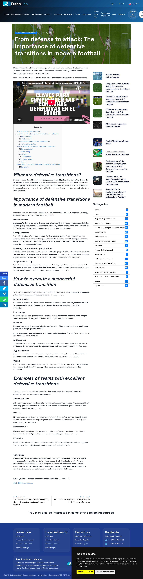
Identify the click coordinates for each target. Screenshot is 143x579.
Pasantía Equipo (81, 544)
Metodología (50, 548)
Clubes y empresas (52, 544)
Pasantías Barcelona (24, 544)
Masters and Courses (20, 14)
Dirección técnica (52, 540)
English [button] (134, 4)
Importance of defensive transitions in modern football (38, 134)
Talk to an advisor (133, 14)
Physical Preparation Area (111, 219)
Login (112, 4)
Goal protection (27, 139)
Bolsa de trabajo (22, 548)
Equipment (111, 286)
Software (111, 245)
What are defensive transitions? (29, 131)
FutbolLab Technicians (111, 259)
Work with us (96, 14)
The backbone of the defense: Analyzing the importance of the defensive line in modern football (116, 166)
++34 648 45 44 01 (116, 540)
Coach (111, 281)
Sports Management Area (111, 241)
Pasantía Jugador (82, 540)
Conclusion (25, 167)
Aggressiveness (27, 159)
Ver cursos (20, 536)
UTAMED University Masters (111, 272)
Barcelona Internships (62, 14)
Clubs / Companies (83, 14)
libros (111, 214)
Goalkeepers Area (111, 236)
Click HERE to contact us (23, 483)
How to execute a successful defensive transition (36, 147)
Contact (121, 14)
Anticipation (26, 157)
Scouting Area (111, 232)
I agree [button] (80, 572)
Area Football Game (111, 223)
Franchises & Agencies (105, 14)
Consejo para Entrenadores (26, 33)
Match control (26, 136)
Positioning (25, 152)
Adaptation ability (29, 144)
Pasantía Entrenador (83, 536)
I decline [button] (90, 572)
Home (6, 14)
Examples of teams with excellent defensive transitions (38, 164)
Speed (23, 162)
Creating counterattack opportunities (35, 141)
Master (111, 210)
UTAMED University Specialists (111, 277)
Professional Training (41, 14)
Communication (27, 149)
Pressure (24, 154)
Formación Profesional (111, 250)
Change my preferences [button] (105, 572)
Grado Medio (111, 254)
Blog (114, 14)
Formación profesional (25, 540)
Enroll (121, 4)
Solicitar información (113, 536)
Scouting (49, 536)
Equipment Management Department (111, 228)
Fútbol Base (111, 268)
